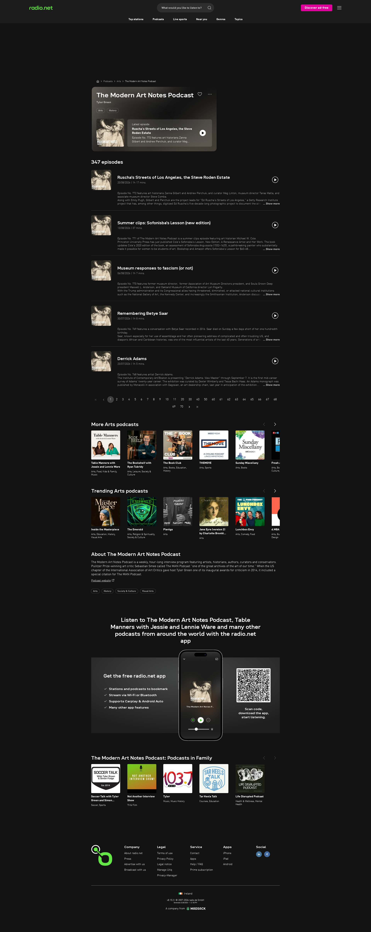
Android (227, 864)
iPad (225, 859)
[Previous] (264, 422)
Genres (220, 19)
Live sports (180, 19)
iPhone (227, 853)
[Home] (97, 81)
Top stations (135, 19)
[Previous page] (103, 400)
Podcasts (158, 19)
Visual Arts (148, 591)
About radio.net (133, 853)
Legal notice (164, 864)
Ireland (187, 893)
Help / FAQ (196, 864)
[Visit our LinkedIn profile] (258, 854)
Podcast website (101, 580)
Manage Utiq (164, 870)
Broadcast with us (135, 870)
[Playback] (203, 133)
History (113, 111)
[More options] (210, 94)
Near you (201, 19)
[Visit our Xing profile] (267, 854)
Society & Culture (126, 591)
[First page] (96, 400)
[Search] (209, 7)
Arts (100, 111)
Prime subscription (201, 870)
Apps (193, 859)
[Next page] (189, 407)
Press (127, 859)
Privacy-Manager (167, 875)
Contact (194, 853)
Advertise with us (134, 864)
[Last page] (197, 407)
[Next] (275, 422)
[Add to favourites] (200, 94)
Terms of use (165, 853)
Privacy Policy (165, 859)
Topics (239, 19)
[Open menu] (339, 7)
